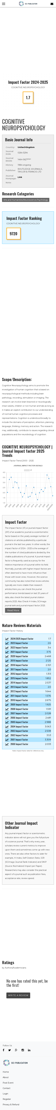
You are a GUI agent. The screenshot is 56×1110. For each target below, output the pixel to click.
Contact (6, 1088)
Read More (13, 610)
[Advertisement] (28, 37)
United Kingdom (26, 147)
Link (20, 177)
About (6, 1077)
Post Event (8, 1083)
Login (5, 1093)
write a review (18, 995)
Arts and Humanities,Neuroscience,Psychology (25, 200)
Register (7, 1099)
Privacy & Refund (11, 1104)
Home (6, 1072)
